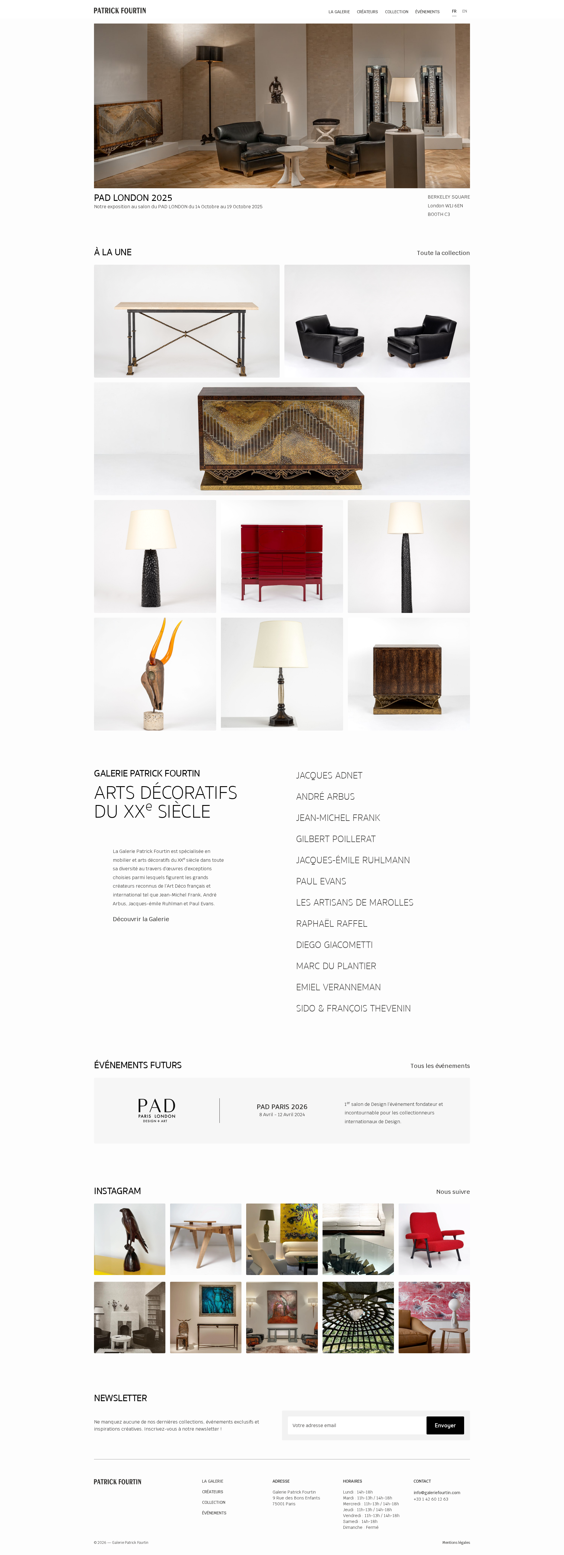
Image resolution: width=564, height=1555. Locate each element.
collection (396, 11)
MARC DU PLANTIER (336, 966)
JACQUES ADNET (329, 776)
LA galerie (339, 11)
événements (427, 11)
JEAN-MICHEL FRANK (338, 818)
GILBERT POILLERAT (336, 839)
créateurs (367, 11)
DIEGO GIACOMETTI (334, 945)
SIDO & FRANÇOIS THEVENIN (353, 1008)
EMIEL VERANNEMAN (338, 987)
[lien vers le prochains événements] (282, 1111)
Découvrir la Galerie (141, 919)
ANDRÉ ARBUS (325, 797)
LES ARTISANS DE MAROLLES (355, 903)
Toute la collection (443, 253)
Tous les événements (440, 1066)
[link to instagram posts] (129, 1239)
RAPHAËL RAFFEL (331, 924)
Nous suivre (453, 1192)
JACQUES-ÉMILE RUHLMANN (353, 860)
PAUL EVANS (321, 881)
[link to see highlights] (187, 321)
